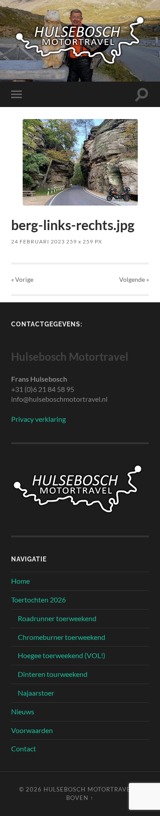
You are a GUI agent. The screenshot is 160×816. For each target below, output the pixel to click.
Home (20, 581)
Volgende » (134, 279)
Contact (23, 748)
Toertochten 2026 (38, 599)
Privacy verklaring (38, 419)
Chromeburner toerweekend (61, 637)
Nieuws (22, 711)
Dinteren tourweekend (53, 674)
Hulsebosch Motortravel (89, 789)
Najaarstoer (36, 692)
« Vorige (22, 279)
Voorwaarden (32, 730)
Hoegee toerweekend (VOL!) (61, 655)
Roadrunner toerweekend (57, 618)
